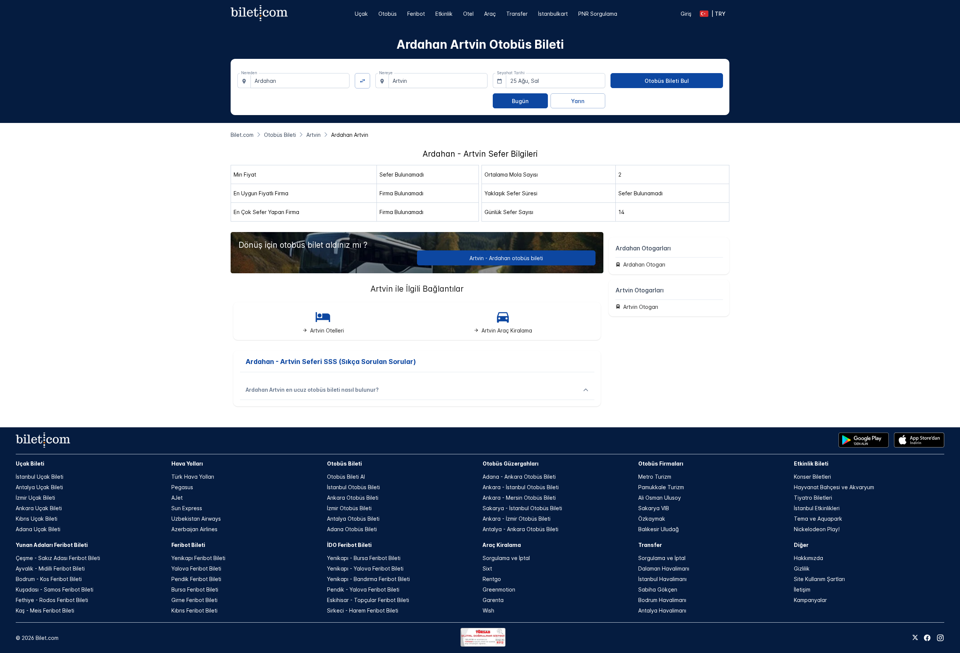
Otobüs (387, 13)
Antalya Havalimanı (662, 610)
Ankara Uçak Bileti (39, 508)
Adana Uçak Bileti (38, 529)
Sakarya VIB (653, 508)
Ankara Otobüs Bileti (352, 497)
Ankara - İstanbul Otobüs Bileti (521, 487)
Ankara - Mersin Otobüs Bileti (519, 497)
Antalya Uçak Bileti (39, 487)
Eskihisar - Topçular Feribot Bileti (368, 600)
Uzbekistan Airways (196, 518)
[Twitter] (915, 638)
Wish (488, 610)
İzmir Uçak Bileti (35, 497)
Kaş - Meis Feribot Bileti (45, 610)
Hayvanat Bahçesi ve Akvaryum (834, 487)
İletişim (802, 589)
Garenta (493, 600)
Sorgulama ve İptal (506, 558)
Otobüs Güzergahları (510, 463)
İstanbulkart (553, 13)
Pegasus (182, 487)
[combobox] (300, 80)
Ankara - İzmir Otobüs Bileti (516, 518)
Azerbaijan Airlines (194, 529)
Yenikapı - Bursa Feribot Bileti (363, 558)
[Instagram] (940, 638)
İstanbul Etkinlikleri (817, 508)
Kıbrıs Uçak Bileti (36, 518)
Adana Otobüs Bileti (352, 529)
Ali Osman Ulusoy (659, 497)
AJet (177, 497)
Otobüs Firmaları (660, 463)
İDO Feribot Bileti (349, 545)
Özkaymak (651, 518)
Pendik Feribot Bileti (196, 579)
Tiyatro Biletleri (813, 497)
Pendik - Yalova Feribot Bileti (363, 589)
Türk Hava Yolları (192, 476)
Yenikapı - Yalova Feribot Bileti (365, 568)
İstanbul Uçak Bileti (39, 476)
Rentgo (492, 579)
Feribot (416, 13)
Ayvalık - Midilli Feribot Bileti (50, 568)
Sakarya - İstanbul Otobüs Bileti (522, 508)
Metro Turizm (654, 476)
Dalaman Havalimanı (663, 568)
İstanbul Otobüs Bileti (353, 487)
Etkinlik (444, 13)
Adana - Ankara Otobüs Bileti (519, 476)
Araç (490, 13)
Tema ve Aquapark (818, 518)
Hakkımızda (808, 558)
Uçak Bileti (30, 463)
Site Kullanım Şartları (819, 579)
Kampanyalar (810, 600)
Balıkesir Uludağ (658, 529)
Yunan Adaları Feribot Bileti (52, 545)
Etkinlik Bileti (811, 463)
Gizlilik (802, 568)
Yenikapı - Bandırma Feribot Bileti (368, 579)
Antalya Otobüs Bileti (353, 518)
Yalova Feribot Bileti (196, 568)
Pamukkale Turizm (661, 487)
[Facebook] (927, 638)
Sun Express (186, 508)
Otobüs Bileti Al (346, 476)
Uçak (361, 13)
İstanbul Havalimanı (662, 579)
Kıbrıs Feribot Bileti (194, 610)
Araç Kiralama (502, 545)
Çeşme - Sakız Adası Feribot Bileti (58, 558)
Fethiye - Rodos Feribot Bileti (52, 600)
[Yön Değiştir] (362, 80)
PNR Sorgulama (597, 13)
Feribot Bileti (188, 545)
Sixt (487, 568)
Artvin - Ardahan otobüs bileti (506, 258)
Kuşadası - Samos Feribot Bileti (54, 589)
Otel (468, 13)
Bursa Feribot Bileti (194, 589)
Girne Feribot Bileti (194, 600)
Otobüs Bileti (344, 463)
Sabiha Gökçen (657, 589)
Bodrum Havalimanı (662, 600)
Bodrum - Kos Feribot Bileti (49, 579)
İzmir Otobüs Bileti (349, 508)
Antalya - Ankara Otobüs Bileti (520, 529)
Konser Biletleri (812, 476)
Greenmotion (499, 589)
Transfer (517, 13)
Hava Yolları (187, 463)
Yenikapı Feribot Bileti (198, 558)
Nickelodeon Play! (817, 529)
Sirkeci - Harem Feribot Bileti (362, 610)
